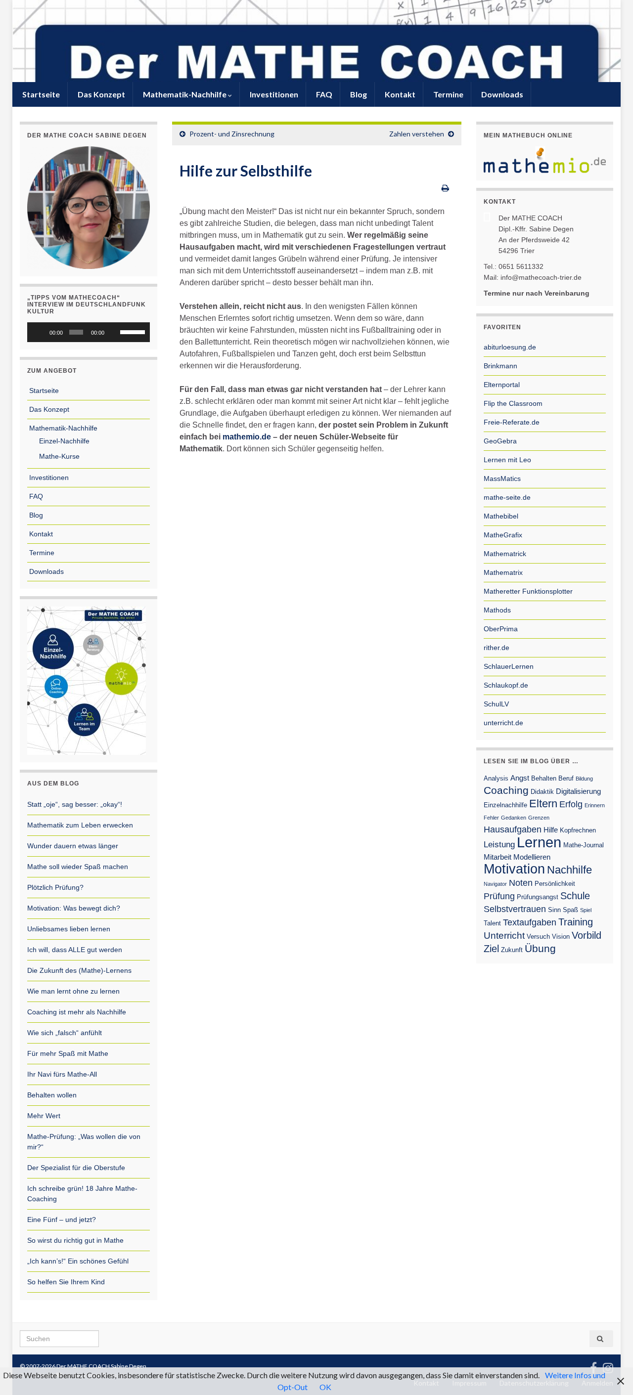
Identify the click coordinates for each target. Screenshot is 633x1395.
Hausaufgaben (513, 829)
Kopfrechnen (578, 830)
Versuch (538, 936)
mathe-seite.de (507, 497)
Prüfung (499, 896)
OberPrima (501, 629)
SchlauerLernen (509, 666)
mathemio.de (248, 437)
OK (325, 1387)
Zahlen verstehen (416, 134)
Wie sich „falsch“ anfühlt (64, 1033)
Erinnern (595, 805)
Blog (358, 94)
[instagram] (608, 1366)
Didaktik (542, 791)
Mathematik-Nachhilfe (184, 94)
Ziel (491, 948)
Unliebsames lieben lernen (68, 929)
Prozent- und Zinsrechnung (231, 134)
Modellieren (531, 857)
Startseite (40, 94)
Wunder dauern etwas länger (72, 846)
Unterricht (504, 935)
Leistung (499, 844)
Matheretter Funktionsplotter (528, 591)
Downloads (501, 94)
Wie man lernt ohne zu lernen (73, 991)
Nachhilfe (569, 870)
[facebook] (593, 1366)
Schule (575, 895)
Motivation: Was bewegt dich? (73, 908)
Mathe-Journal (583, 845)
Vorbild (586, 935)
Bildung (584, 779)
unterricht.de (503, 723)
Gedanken (513, 818)
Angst (519, 778)
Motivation (514, 869)
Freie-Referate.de (512, 422)
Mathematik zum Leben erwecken (80, 825)
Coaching (506, 790)
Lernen (539, 842)
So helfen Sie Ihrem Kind (66, 1282)
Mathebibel (501, 516)
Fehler (491, 818)
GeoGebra (500, 441)
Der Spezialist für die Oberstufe (76, 1168)
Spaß (570, 910)
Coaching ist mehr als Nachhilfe (76, 1012)
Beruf (566, 778)
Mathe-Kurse (58, 456)
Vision (561, 936)
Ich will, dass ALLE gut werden (74, 950)
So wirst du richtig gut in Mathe (75, 1240)
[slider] (132, 331)
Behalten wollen (52, 1095)
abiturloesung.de (510, 347)
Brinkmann (500, 366)
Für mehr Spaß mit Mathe (67, 1053)
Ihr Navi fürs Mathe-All (62, 1074)
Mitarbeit (497, 857)
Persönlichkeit (555, 883)
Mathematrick (505, 554)
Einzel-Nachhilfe (63, 441)
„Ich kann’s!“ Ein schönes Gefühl (78, 1261)
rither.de (496, 648)
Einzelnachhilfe (505, 805)
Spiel (585, 910)
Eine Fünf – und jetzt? (61, 1219)
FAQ (323, 94)
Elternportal (502, 385)
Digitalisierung (578, 791)
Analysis (496, 778)
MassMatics (502, 478)
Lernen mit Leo (507, 460)
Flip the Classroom (513, 403)
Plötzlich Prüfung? (55, 887)
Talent (492, 923)
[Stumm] (114, 332)
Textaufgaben (529, 922)
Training (575, 921)
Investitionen (273, 94)
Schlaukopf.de (506, 685)
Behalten (543, 778)
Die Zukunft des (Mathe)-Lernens (79, 970)
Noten (521, 883)
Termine (447, 94)
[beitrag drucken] (445, 187)
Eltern (543, 803)
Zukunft (512, 950)
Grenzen (538, 818)
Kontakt (399, 94)
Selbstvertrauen (515, 909)
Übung (540, 949)
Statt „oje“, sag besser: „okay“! (74, 804)
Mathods (497, 610)
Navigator (495, 884)
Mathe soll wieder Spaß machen (77, 867)
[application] (88, 332)
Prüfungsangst (537, 897)
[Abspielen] (40, 332)
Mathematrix (503, 572)
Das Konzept (100, 94)
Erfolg (571, 804)
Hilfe (550, 830)
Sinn (554, 910)
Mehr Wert (43, 1116)
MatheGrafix (503, 535)
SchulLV (496, 704)
